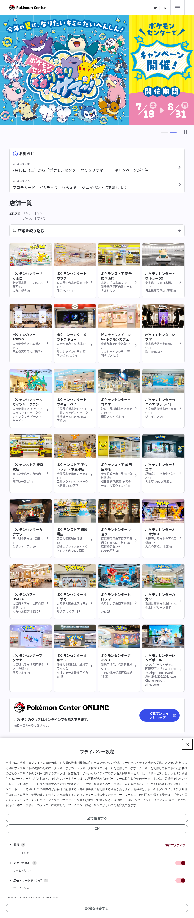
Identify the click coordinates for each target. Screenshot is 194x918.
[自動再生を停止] (185, 132)
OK (97, 829)
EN (164, 8)
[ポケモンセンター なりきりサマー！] (97, 70)
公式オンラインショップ (159, 715)
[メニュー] (177, 7)
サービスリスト (22, 853)
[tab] (164, 132)
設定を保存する (97, 908)
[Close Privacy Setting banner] (187, 744)
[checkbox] (180, 863)
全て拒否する (97, 818)
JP (155, 8)
